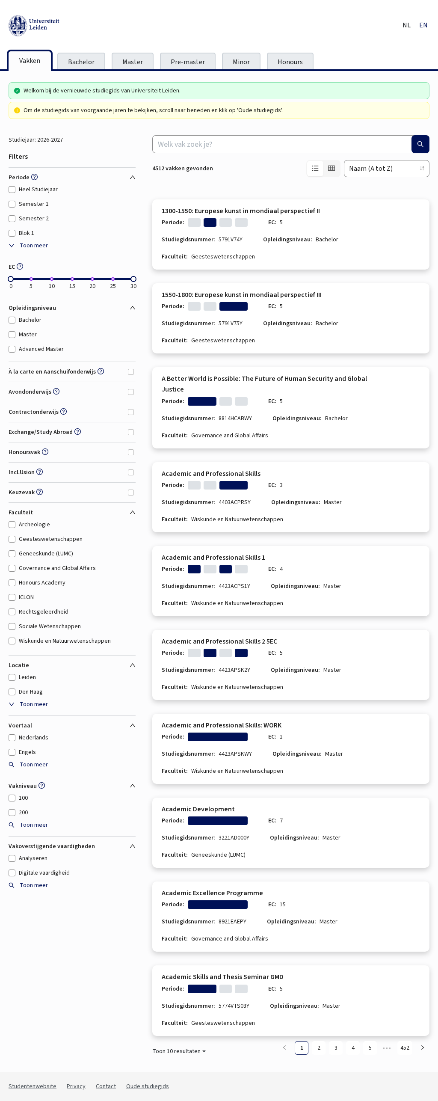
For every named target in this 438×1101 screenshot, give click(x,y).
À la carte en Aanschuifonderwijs (52, 372)
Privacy (76, 1086)
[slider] (11, 279)
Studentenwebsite (32, 1086)
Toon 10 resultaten (176, 1051)
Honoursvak (24, 452)
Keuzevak (22, 492)
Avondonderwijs (30, 392)
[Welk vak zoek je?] (420, 144)
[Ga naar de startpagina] (73, 25)
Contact (106, 1086)
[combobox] (290, 144)
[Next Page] (422, 1048)
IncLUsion (22, 472)
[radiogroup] (323, 168)
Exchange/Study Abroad (41, 432)
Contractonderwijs (34, 412)
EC (12, 267)
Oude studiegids (147, 1086)
